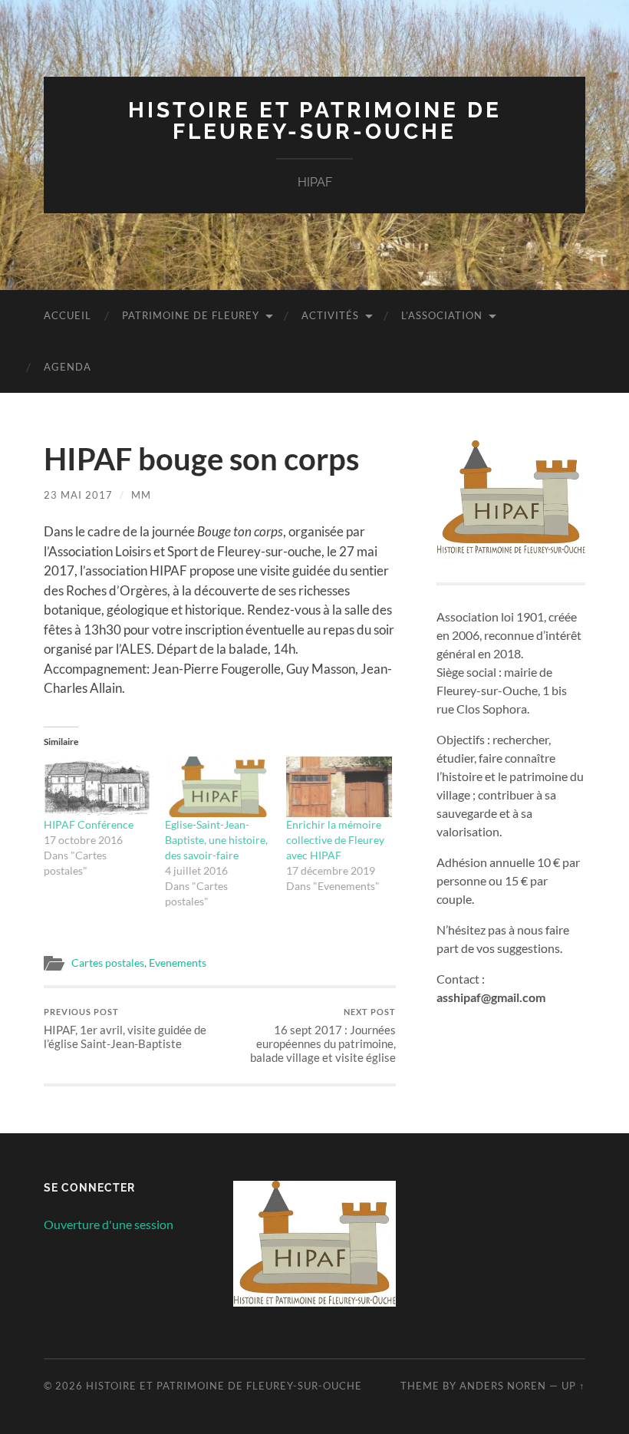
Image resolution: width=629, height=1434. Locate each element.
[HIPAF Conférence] (97, 787)
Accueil (67, 315)
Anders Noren (502, 1386)
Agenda (67, 367)
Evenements (177, 963)
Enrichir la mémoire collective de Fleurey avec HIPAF (335, 840)
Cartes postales (107, 963)
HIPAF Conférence (88, 824)
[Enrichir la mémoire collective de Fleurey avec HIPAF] (339, 787)
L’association (441, 315)
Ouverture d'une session (108, 1224)
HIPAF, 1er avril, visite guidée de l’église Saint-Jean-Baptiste (125, 1028)
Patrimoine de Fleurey (190, 315)
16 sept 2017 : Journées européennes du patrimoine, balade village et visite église (323, 1035)
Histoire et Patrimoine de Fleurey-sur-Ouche (315, 120)
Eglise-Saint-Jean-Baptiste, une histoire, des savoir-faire (216, 840)
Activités (330, 315)
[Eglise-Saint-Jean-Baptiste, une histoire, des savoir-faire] (218, 787)
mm (141, 495)
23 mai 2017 (78, 495)
